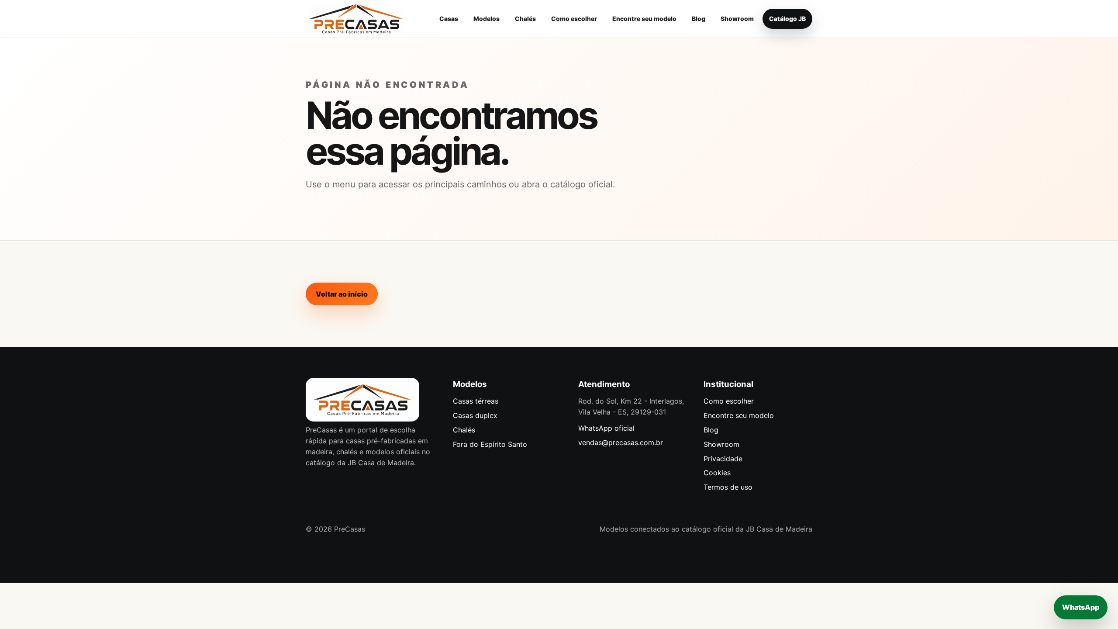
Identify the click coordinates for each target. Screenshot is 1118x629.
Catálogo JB (787, 18)
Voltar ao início (342, 294)
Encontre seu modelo (644, 18)
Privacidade (723, 458)
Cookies (717, 472)
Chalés (525, 18)
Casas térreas (475, 401)
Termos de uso (728, 487)
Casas (448, 18)
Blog (698, 18)
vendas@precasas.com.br (620, 442)
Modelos (486, 18)
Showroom (737, 18)
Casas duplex (475, 415)
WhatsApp (1080, 607)
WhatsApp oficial (606, 428)
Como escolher (574, 18)
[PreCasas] (356, 19)
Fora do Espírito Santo (490, 444)
